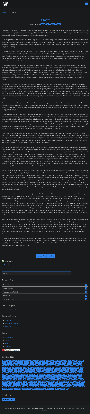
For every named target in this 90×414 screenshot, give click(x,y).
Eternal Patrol (18, 372)
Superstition (40, 372)
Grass (58, 379)
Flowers (51, 363)
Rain (67, 370)
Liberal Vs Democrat (38, 388)
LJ (67, 388)
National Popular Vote (45, 374)
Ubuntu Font (26, 388)
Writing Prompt (57, 360)
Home (4, 372)
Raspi (79, 365)
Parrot (72, 381)
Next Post (51, 256)
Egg (16, 365)
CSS (74, 363)
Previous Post (41, 256)
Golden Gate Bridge (38, 367)
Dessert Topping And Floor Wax (34, 377)
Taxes (20, 379)
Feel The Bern (7, 367)
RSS (4, 370)
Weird (62, 388)
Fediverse (50, 381)
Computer (81, 384)
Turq (6, 343)
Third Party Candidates (20, 374)
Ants (32, 363)
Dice (30, 367)
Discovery (80, 372)
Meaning (69, 386)
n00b (64, 363)
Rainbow (11, 381)
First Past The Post (8, 365)
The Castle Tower (8, 299)
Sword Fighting (7, 384)
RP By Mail (67, 384)
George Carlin (44, 386)
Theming (38, 379)
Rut (48, 24)
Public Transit (17, 386)
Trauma (73, 372)
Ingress (10, 372)
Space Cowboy (24, 365)
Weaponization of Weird (10, 292)
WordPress (33, 365)
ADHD (43, 24)
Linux (70, 360)
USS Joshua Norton (11, 310)
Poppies (5, 381)
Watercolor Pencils (47, 370)
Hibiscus (64, 379)
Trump (10, 374)
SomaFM (8, 326)
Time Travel (41, 365)
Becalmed (6, 285)
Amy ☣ (5, 264)
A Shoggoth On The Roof (69, 377)
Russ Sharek (9, 337)
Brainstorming (58, 384)
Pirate (77, 381)
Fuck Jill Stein (33, 374)
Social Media (18, 360)
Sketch (38, 370)
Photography (61, 365)
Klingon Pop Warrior (11, 323)
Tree (81, 367)
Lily (75, 379)
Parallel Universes (8, 388)
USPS (74, 384)
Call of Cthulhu (7, 379)
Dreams (80, 370)
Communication (33, 386)
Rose (25, 381)
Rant (4, 363)
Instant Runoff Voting (75, 374)
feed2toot (9, 370)
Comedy (25, 386)
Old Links (44, 384)
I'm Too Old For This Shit (52, 377)
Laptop (69, 365)
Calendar (38, 363)
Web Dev (58, 363)
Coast (25, 367)
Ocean (64, 367)
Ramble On (6, 295)
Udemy (61, 372)
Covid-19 (80, 360)
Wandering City (51, 365)
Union (31, 384)
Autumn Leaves (17, 367)
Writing (5, 360)
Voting (9, 363)
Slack (82, 381)
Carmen (45, 363)
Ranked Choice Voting (60, 374)
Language (62, 386)
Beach (45, 379)
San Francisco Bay (73, 367)
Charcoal (20, 370)
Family (67, 372)
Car (36, 360)
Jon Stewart (53, 386)
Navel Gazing (42, 381)
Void (65, 360)
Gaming (49, 360)
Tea (25, 379)
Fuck (74, 365)
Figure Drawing (29, 370)
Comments (17, 384)
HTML (48, 372)
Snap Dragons (32, 381)
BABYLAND (49, 388)
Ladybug (57, 367)
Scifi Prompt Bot (18, 363)
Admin (37, 384)
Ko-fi (15, 379)
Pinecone (80, 379)
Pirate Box (24, 384)
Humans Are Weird (29, 372)
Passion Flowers (63, 381)
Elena (7, 340)
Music (57, 388)
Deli (56, 381)
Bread (80, 377)
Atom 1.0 (6, 399)
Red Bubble (31, 379)
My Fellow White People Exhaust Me (13, 377)
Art (15, 370)
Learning (54, 372)
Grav (31, 360)
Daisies (69, 363)
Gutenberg (18, 388)
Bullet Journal (7, 386)
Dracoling (8, 346)
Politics (11, 360)
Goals (79, 363)
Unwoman (8, 320)
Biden (4, 374)
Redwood (19, 381)
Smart (45, 20)
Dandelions (52, 379)
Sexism (53, 24)
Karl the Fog (49, 367)
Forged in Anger (8, 288)
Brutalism (73, 370)
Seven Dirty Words (79, 386)
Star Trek (42, 360)
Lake (70, 379)
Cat (63, 370)
